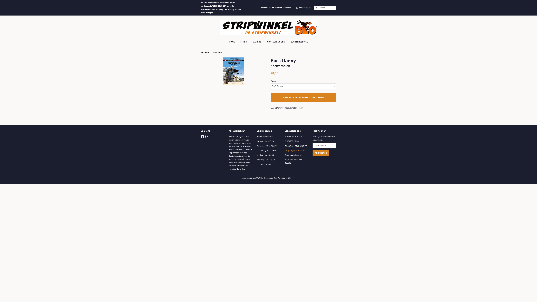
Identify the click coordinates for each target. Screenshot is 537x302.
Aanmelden (266, 7)
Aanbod (257, 42)
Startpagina (205, 52)
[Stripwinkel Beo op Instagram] (206, 137)
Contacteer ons (276, 42)
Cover (274, 81)
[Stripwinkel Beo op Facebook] (202, 137)
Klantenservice (299, 42)
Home (232, 42)
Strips (244, 42)
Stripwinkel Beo (270, 178)
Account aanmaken (283, 7)
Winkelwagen (305, 7)
